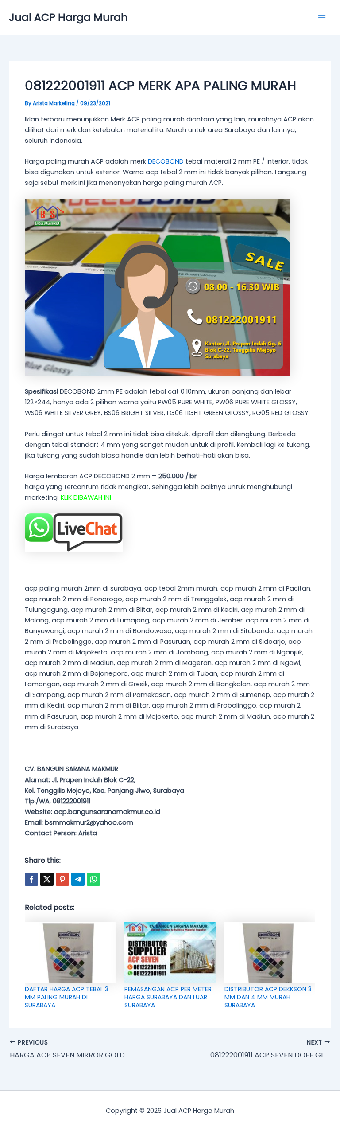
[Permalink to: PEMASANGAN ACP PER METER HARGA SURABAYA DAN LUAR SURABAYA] (169, 952)
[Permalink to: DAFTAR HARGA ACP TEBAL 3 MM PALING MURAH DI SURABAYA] (70, 952)
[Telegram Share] (78, 879)
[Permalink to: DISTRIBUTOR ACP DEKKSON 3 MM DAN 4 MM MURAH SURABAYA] (269, 952)
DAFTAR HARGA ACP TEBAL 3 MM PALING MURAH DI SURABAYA (66, 997)
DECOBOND (166, 161)
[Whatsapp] (93, 879)
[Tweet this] (47, 879)
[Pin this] (62, 879)
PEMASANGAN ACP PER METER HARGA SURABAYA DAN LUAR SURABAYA (168, 997)
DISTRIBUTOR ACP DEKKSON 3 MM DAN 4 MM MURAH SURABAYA (268, 997)
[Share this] (31, 879)
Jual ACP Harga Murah (68, 17)
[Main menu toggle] (322, 17)
